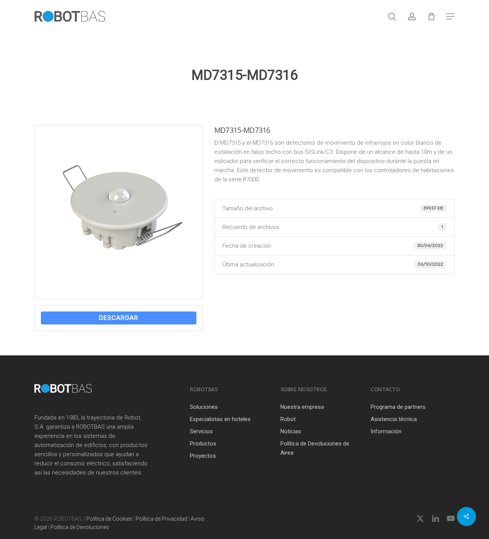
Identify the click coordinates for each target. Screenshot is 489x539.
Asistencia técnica (394, 419)
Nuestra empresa (302, 406)
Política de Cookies (109, 519)
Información (386, 431)
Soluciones (204, 406)
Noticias (290, 431)
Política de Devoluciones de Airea (314, 448)
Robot (288, 419)
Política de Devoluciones (79, 527)
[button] (450, 16)
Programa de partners (398, 406)
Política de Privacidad (161, 519)
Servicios (201, 431)
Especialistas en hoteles (220, 419)
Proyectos (203, 455)
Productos (203, 443)
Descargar (118, 317)
